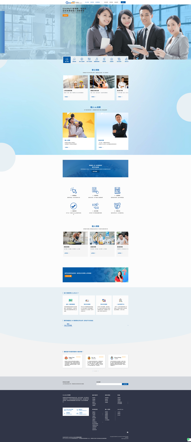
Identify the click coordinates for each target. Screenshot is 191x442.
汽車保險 (106, 413)
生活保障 (106, 418)
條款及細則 (94, 403)
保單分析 (93, 400)
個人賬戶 (119, 415)
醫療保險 (106, 417)
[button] (123, 2)
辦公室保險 (94, 417)
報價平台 (93, 402)
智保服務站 (107, 397)
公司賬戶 (119, 412)
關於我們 (106, 2)
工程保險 (93, 414)
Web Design (124, 438)
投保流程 (119, 400)
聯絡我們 (116, 2)
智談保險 (106, 399)
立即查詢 (65, 15)
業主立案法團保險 (95, 423)
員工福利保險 (94, 422)
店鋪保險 (93, 416)
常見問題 (119, 399)
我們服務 (93, 399)
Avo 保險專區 (107, 419)
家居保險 (106, 414)
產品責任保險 (94, 429)
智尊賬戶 (119, 413)
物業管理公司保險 (95, 425)
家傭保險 (106, 415)
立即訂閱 (125, 384)
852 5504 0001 (69, 410)
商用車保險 (94, 428)
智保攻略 (106, 400)
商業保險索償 (120, 402)
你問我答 (111, 2)
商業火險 (93, 420)
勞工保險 (93, 413)
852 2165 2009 (69, 414)
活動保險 (93, 419)
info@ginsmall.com (83, 410)
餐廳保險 (93, 412)
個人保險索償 (120, 403)
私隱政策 (93, 405)
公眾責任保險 (94, 426)
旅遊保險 (106, 411)
